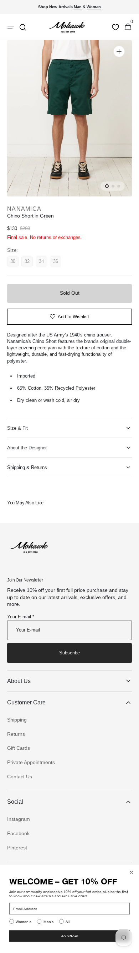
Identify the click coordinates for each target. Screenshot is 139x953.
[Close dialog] (131, 872)
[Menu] (11, 27)
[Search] (23, 27)
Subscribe (69, 652)
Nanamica (24, 209)
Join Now (69, 936)
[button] (128, 27)
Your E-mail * (20, 616)
